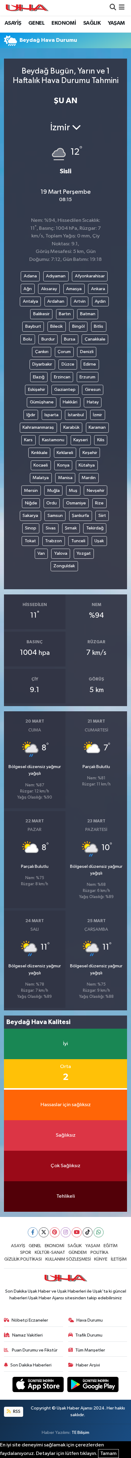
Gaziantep (65, 389)
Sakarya (30, 515)
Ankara (98, 289)
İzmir (97, 415)
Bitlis (98, 326)
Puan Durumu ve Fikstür (34, 1350)
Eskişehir (36, 389)
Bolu (27, 339)
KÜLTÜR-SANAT (50, 1252)
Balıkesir (41, 314)
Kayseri (80, 440)
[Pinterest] (55, 1232)
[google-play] (93, 1385)
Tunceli (78, 541)
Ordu (51, 503)
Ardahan (55, 301)
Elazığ (38, 377)
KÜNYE (100, 1259)
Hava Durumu (89, 1320)
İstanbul (76, 415)
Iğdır (31, 415)
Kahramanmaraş (38, 427)
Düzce (68, 364)
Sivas (51, 528)
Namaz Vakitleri (27, 1335)
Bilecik (56, 326)
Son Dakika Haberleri (30, 1365)
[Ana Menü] (122, 7)
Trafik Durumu (88, 1335)
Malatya (41, 477)
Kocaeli (41, 465)
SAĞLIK (92, 23)
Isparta (51, 415)
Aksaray (49, 289)
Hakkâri (70, 402)
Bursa (69, 339)
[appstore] (38, 1385)
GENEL (36, 23)
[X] (44, 1232)
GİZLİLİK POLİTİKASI (23, 1259)
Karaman (97, 427)
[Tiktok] (88, 1232)
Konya (63, 465)
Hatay (93, 402)
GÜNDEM (78, 1252)
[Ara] (113, 7)
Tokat (30, 541)
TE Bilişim (80, 1432)
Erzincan (62, 377)
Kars (28, 440)
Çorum (64, 351)
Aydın (100, 301)
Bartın (65, 314)
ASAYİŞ (13, 23)
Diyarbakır (42, 364)
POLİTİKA (99, 1252)
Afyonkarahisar (90, 276)
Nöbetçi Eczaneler (30, 1320)
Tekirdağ (95, 528)
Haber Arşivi (88, 1365)
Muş (73, 490)
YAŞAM (116, 23)
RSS (16, 1411)
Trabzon (53, 541)
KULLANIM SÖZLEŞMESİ (68, 1259)
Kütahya (87, 465)
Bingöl (78, 326)
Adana (30, 276)
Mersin (31, 490)
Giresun (93, 389)
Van (41, 553)
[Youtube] (77, 1232)
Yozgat (83, 553)
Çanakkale (95, 339)
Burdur (48, 339)
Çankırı (41, 351)
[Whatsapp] (99, 1232)
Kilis (100, 440)
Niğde (31, 503)
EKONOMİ (63, 23)
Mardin (89, 477)
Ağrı (27, 289)
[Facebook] (33, 1232)
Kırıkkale (39, 452)
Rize (99, 503)
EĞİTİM (111, 1245)
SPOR (25, 1252)
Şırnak (71, 528)
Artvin (80, 301)
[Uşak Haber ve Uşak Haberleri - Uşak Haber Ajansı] (27, 7)
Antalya (30, 301)
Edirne (89, 364)
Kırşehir (90, 452)
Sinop (30, 528)
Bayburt (33, 326)
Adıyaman (56, 276)
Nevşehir (95, 490)
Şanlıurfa (80, 515)
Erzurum (87, 377)
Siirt (102, 515)
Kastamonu (53, 440)
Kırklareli (65, 452)
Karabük (71, 427)
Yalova (60, 553)
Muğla (53, 490)
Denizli (87, 351)
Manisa (65, 477)
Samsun (55, 515)
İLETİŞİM (119, 1259)
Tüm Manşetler (90, 1350)
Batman (87, 314)
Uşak (99, 541)
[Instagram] (66, 1232)
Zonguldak (64, 566)
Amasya (74, 289)
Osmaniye (76, 503)
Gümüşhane (42, 402)
